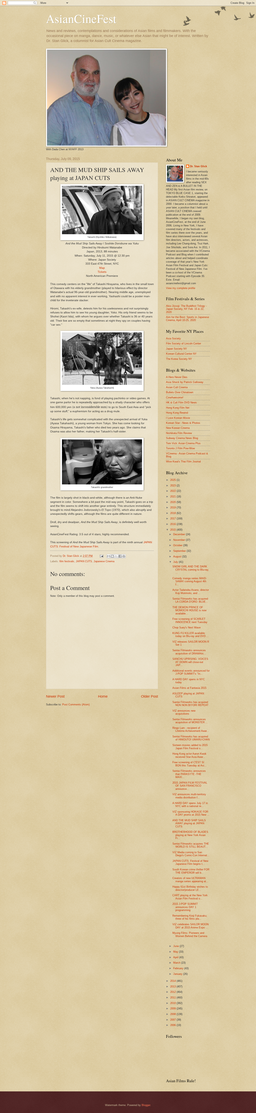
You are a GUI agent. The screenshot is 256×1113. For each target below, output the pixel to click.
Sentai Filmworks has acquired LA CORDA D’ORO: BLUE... (190, 600)
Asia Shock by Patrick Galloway (184, 382)
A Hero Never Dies (176, 377)
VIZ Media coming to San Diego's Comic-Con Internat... (190, 854)
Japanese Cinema (104, 561)
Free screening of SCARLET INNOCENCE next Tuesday (189, 620)
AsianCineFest (81, 18)
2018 (173, 513)
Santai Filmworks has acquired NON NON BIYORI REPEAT (190, 704)
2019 (173, 507)
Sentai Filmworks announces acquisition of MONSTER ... (190, 721)
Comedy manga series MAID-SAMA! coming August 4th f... (189, 581)
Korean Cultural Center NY (181, 353)
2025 (173, 479)
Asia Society (173, 338)
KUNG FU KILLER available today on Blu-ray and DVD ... (190, 635)
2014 (173, 980)
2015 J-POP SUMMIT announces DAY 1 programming (185, 907)
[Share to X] (116, 556)
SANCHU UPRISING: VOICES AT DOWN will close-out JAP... (190, 662)
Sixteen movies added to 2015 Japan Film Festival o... (190, 747)
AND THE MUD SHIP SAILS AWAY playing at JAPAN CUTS (189, 823)
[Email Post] (101, 555)
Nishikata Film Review (179, 433)
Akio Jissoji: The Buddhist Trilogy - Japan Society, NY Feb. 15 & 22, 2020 (186, 309)
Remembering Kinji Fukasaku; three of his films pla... (189, 917)
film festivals (66, 561)
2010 (173, 1003)
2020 (173, 502)
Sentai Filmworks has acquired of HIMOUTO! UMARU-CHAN (191, 738)
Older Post (149, 696)
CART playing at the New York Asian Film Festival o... (190, 897)
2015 (173, 529)
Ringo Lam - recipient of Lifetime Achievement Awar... (190, 729)
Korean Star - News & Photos (183, 422)
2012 (173, 991)
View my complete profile (180, 288)
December (179, 534)
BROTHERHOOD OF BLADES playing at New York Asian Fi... (190, 835)
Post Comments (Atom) (76, 704)
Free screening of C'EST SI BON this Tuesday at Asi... (189, 764)
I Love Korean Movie (178, 417)
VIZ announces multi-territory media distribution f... (189, 796)
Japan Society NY (176, 348)
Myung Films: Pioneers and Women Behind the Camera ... (189, 936)
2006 (173, 1025)
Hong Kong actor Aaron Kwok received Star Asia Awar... (189, 755)
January (178, 973)
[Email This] (109, 556)
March (177, 962)
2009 (173, 1008)
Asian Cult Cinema (177, 387)
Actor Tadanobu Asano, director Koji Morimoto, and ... (190, 591)
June (176, 946)
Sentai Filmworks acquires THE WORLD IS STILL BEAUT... (190, 845)
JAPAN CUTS (84, 561)
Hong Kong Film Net (177, 407)
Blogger (146, 1105)
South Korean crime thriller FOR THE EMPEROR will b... (190, 871)
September (180, 550)
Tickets (102, 271)
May (176, 951)
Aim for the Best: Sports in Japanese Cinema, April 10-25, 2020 (187, 319)
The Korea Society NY (179, 358)
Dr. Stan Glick (198, 166)
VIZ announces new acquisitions (183, 712)
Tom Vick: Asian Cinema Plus (183, 443)
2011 (173, 997)
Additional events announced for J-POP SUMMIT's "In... (191, 672)
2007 (173, 1019)
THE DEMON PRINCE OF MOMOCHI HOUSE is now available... (189, 610)
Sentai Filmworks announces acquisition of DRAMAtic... (189, 652)
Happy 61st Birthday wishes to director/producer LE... (190, 888)
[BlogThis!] (112, 556)
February (178, 968)
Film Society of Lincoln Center (183, 343)
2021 (173, 496)
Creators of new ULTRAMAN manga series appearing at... (190, 880)
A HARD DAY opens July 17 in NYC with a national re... (190, 805)
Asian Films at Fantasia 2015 (189, 687)
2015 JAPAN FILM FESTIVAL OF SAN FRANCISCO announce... (189, 785)
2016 (173, 524)
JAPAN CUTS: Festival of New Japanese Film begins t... (190, 862)
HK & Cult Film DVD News (181, 402)
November (179, 539)
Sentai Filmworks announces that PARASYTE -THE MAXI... (189, 774)
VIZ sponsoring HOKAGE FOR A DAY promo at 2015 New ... (190, 813)
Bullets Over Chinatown (179, 392)
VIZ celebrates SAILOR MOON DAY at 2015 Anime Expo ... (190, 926)
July (176, 561)
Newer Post (55, 696)
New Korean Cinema (178, 427)
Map (102, 267)
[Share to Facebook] (120, 556)
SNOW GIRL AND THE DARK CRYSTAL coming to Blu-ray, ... (190, 569)
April (176, 957)
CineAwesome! (174, 397)
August (177, 556)
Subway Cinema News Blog (182, 438)
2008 (173, 1014)
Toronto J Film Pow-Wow (180, 448)
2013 (173, 986)
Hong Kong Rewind (177, 412)
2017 (173, 518)
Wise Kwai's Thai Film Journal (183, 461)
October (178, 545)
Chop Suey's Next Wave (186, 627)
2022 (173, 490)
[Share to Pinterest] (124, 556)
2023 (173, 485)
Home (103, 696)
